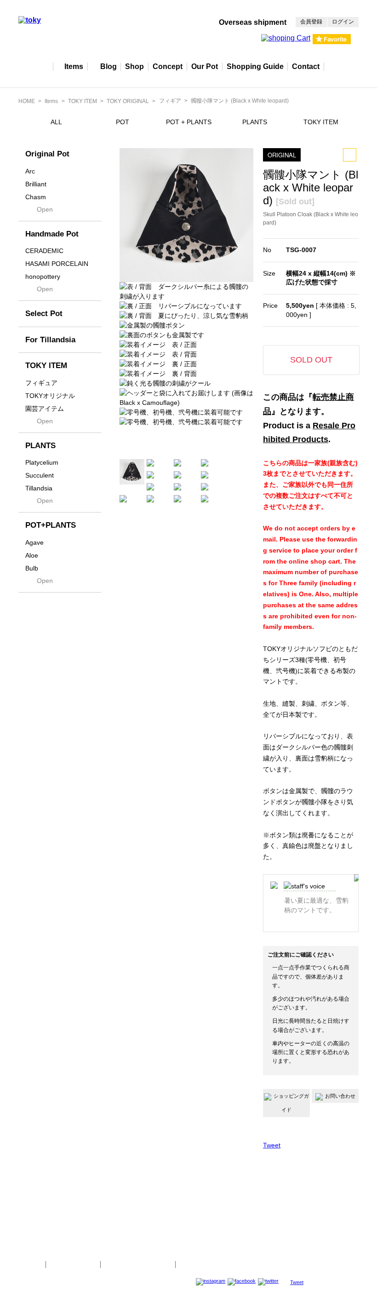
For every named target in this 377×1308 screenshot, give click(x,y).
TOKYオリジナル (50, 395)
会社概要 (28, 1264)
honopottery (42, 276)
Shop (134, 66)
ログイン (343, 21)
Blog (108, 66)
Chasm (35, 197)
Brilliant (35, 184)
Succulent (39, 475)
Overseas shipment (252, 22)
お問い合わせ (340, 1096)
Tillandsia (38, 488)
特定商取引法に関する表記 (138, 1264)
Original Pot (47, 154)
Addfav (349, 154)
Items (73, 66)
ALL (56, 122)
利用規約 (193, 1264)
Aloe (31, 555)
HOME (26, 101)
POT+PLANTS (50, 525)
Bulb (31, 568)
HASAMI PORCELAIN (56, 263)
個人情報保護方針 (73, 1264)
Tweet (271, 1145)
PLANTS (254, 122)
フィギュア (41, 382)
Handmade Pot (52, 234)
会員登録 (311, 21)
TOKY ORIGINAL (128, 101)
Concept (168, 66)
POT (122, 122)
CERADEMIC (44, 250)
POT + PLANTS (188, 122)
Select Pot (44, 313)
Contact (306, 66)
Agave (34, 542)
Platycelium (41, 462)
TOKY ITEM (82, 101)
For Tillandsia (50, 339)
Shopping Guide (255, 66)
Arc (30, 171)
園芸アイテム (44, 408)
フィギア (170, 101)
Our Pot (204, 66)
